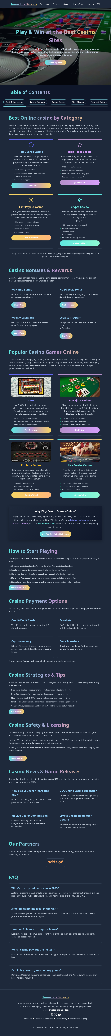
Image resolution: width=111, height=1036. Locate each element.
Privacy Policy (61, 1018)
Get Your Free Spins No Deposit (55, 534)
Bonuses (56, 4)
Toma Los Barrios (24, 4)
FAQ (98, 4)
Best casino (44, 4)
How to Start (78, 4)
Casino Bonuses (37, 102)
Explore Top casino (56, 62)
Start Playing (78, 102)
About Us (28, 1018)
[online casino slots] (55, 862)
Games (66, 4)
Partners (90, 4)
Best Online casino (14, 102)
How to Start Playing (78, 1018)
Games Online (58, 102)
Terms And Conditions (44, 1018)
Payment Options (99, 102)
